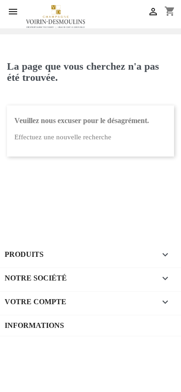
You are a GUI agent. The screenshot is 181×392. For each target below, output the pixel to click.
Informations (34, 325)
